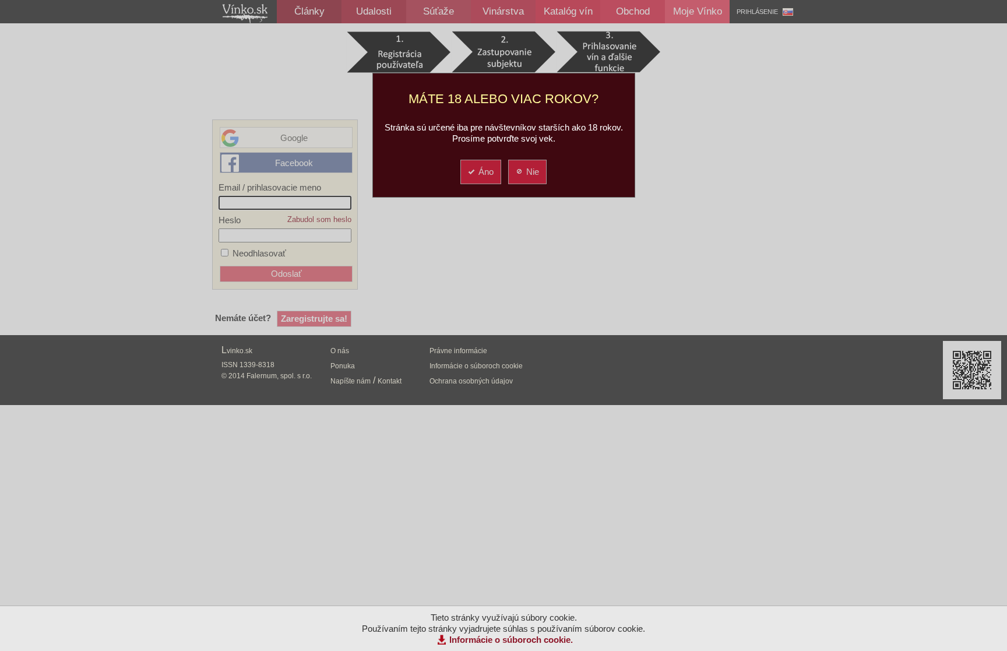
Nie (532, 172)
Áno (486, 172)
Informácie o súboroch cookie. (511, 640)
